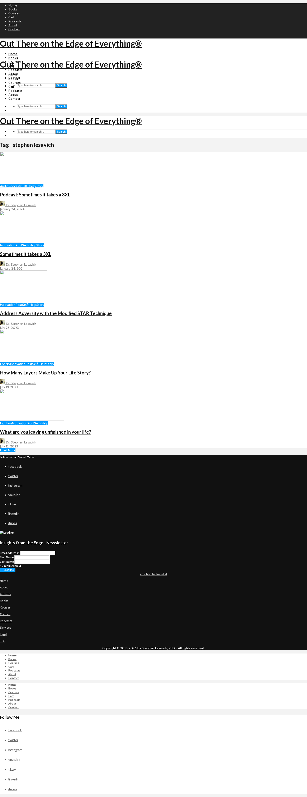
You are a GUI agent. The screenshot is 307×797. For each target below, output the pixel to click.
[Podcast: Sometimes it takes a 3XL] (10, 182)
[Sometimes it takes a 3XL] (10, 241)
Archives (5, 594)
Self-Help (29, 186)
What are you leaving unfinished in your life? (45, 432)
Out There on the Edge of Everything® (71, 43)
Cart (11, 17)
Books (12, 9)
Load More (7, 450)
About (12, 25)
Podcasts (15, 21)
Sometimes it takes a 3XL (25, 254)
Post (18, 245)
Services (5, 627)
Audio (4, 186)
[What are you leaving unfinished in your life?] (32, 419)
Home (12, 5)
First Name (7, 557)
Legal (3, 634)
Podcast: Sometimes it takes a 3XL (35, 194)
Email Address (9, 553)
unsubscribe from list (153, 574)
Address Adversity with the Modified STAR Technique (56, 313)
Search (61, 85)
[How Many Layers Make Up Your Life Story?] (10, 360)
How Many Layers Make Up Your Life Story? (45, 372)
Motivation (7, 245)
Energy (5, 364)
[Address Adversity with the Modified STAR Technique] (23, 301)
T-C (2, 641)
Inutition (6, 423)
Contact (14, 29)
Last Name (7, 562)
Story (39, 186)
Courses (14, 13)
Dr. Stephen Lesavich (20, 205)
